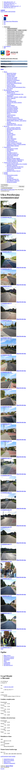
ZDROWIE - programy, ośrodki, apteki (16, 97)
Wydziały (9, 176)
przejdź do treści (10, 3)
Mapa (5, 661)
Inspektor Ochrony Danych (13, 171)
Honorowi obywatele (12, 77)
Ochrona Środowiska (12, 106)
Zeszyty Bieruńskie (11, 138)
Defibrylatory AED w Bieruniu (14, 125)
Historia (9, 131)
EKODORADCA (11, 123)
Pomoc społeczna (11, 98)
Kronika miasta (10, 140)
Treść (2, 649)
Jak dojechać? (10, 178)
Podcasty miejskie (11, 85)
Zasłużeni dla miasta (12, 78)
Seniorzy (9, 104)
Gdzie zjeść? (10, 137)
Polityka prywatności (9, 657)
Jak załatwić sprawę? (12, 152)
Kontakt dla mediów (12, 182)
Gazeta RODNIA (11, 115)
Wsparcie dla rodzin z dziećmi (14, 102)
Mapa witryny (7, 655)
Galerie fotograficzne (12, 141)
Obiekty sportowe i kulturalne (14, 143)
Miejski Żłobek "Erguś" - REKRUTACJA (13, 92)
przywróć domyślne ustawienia (14, 44)
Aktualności (7, 659)
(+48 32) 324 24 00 (8, 687)
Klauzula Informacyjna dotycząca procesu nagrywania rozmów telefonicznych (15, 168)
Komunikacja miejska (12, 109)
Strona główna (4, 189)
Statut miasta (10, 157)
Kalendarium (7, 663)
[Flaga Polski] (6, 16)
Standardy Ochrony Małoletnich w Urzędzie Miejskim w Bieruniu (15, 160)
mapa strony (9, 4)
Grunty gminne (10, 84)
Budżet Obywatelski (12, 112)
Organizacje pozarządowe (13, 80)
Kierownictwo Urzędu (12, 148)
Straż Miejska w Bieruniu (13, 180)
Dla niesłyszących (8, 665)
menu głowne (9, 2)
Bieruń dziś (9, 130)
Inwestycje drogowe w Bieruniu (15, 119)
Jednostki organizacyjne (13, 154)
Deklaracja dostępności (9, 763)
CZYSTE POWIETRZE (13, 118)
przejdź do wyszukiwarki (12, 6)
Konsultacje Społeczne (12, 111)
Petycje (8, 113)
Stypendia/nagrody (11, 101)
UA (5, 24)
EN (4, 22)
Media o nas (10, 116)
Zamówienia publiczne (12, 155)
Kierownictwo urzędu (12, 175)
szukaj (2, 186)
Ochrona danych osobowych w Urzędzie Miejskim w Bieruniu (17, 164)
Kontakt (9, 151)
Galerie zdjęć (11, 189)
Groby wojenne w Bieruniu (13, 127)
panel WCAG (9, 7)
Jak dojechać (10, 133)
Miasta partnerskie (11, 74)
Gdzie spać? (10, 136)
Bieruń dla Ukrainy (11, 73)
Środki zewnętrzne (11, 81)
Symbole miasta (11, 76)
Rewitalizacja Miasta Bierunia (14, 83)
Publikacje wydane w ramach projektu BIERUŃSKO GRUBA (16, 145)
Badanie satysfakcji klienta (13, 158)
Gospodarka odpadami (12, 108)
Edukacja (9, 99)
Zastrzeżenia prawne (9, 658)
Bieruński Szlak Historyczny (14, 129)
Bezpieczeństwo (11, 105)
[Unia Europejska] (5, 20)
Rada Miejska (10, 150)
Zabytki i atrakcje (11, 134)
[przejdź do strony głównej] (10, 56)
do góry (2, 768)
